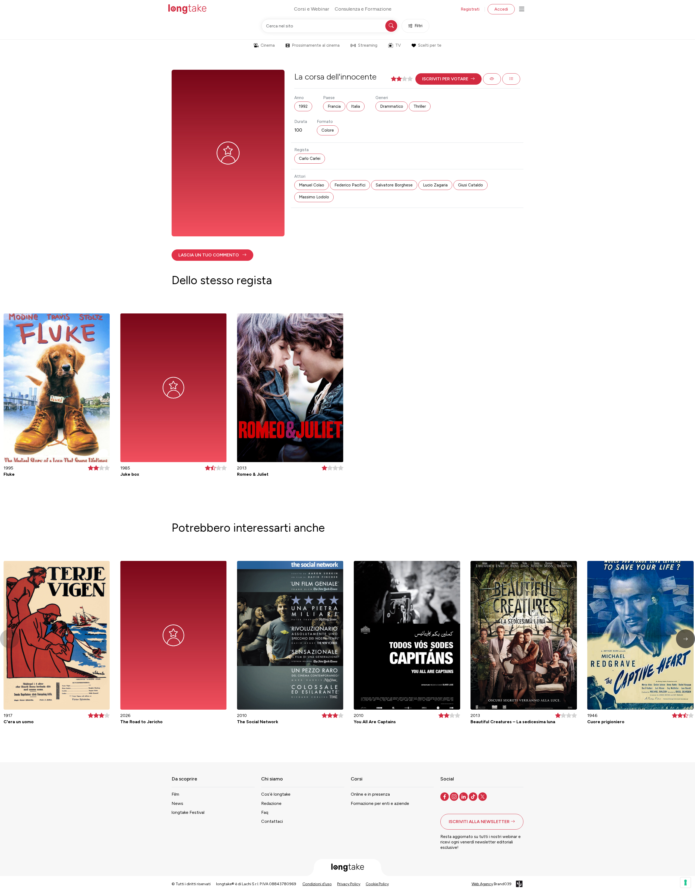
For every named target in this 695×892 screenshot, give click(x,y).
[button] (448, 79)
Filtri (418, 25)
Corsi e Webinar (311, 9)
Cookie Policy (377, 884)
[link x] (483, 796)
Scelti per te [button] (429, 45)
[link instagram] (454, 796)
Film (175, 794)
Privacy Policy (348, 884)
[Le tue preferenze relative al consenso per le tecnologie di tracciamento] (685, 882)
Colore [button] (327, 130)
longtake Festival (188, 812)
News (177, 803)
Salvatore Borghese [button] (394, 185)
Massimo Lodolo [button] (314, 197)
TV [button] (398, 45)
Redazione (271, 803)
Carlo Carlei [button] (309, 158)
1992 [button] (303, 106)
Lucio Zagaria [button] (435, 185)
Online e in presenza (370, 794)
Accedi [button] (501, 9)
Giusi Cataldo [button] (470, 185)
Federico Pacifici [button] (349, 185)
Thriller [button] (419, 106)
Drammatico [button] (391, 106)
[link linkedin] (464, 796)
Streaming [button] (367, 45)
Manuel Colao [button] (311, 185)
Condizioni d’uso (317, 884)
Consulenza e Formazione (363, 9)
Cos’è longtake (275, 794)
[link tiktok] (473, 796)
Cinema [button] (268, 45)
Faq (264, 812)
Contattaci (272, 821)
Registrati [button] (470, 9)
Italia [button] (355, 106)
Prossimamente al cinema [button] (316, 45)
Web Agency (482, 884)
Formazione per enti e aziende (380, 803)
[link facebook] (445, 796)
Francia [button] (334, 106)
